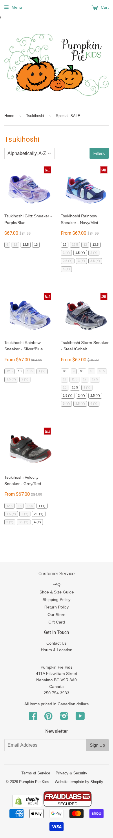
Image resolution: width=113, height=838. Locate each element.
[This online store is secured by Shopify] (27, 806)
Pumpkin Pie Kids (34, 782)
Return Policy (56, 607)
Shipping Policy (56, 599)
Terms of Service (35, 773)
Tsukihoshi (35, 116)
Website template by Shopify (79, 782)
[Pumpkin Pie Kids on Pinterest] (48, 718)
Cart (104, 7)
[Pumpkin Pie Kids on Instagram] (64, 718)
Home (9, 116)
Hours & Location (56, 650)
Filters (99, 153)
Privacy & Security (71, 773)
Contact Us (56, 643)
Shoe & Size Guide (56, 592)
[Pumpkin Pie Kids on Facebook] (32, 718)
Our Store (56, 614)
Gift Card (56, 622)
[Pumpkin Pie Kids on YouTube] (80, 718)
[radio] (7, 245)
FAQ (56, 584)
